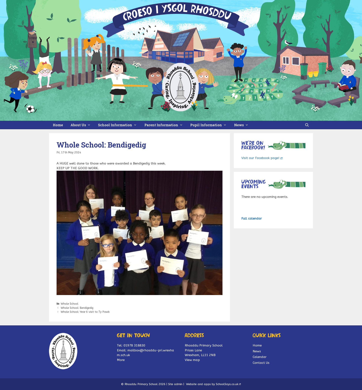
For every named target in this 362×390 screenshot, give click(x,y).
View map (192, 360)
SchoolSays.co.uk (227, 384)
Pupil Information (206, 125)
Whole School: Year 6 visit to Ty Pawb (85, 312)
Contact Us (261, 363)
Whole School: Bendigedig (77, 308)
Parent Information (161, 125)
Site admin (175, 384)
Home (58, 125)
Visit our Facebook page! (260, 158)
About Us (78, 125)
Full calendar (251, 218)
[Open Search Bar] (307, 125)
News (239, 125)
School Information (115, 125)
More (121, 360)
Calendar (260, 357)
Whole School (69, 303)
